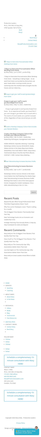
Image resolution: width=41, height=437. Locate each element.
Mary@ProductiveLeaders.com (27, 44)
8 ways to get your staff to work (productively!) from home (15, 102)
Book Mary (10, 329)
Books (8, 310)
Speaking (10, 288)
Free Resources (11, 318)
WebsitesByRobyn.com (29, 428)
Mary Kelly (9, 72)
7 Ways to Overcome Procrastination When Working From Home (19, 69)
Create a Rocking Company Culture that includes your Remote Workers (18, 134)
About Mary (10, 297)
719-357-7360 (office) (10, 374)
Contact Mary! (32, 40)
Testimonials (11, 315)
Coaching (10, 290)
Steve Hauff (7, 239)
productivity (26, 72)
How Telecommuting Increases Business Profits (18, 167)
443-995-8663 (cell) (10, 376)
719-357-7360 (32, 46)
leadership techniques (11, 139)
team (33, 139)
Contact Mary (11, 327)
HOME (7, 283)
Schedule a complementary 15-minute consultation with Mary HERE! (20, 360)
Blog (8, 313)
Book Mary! (33, 38)
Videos (9, 308)
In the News (10, 299)
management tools (25, 139)
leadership (27, 105)
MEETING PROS (10, 322)
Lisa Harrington (9, 250)
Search (33, 192)
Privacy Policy (20, 423)
